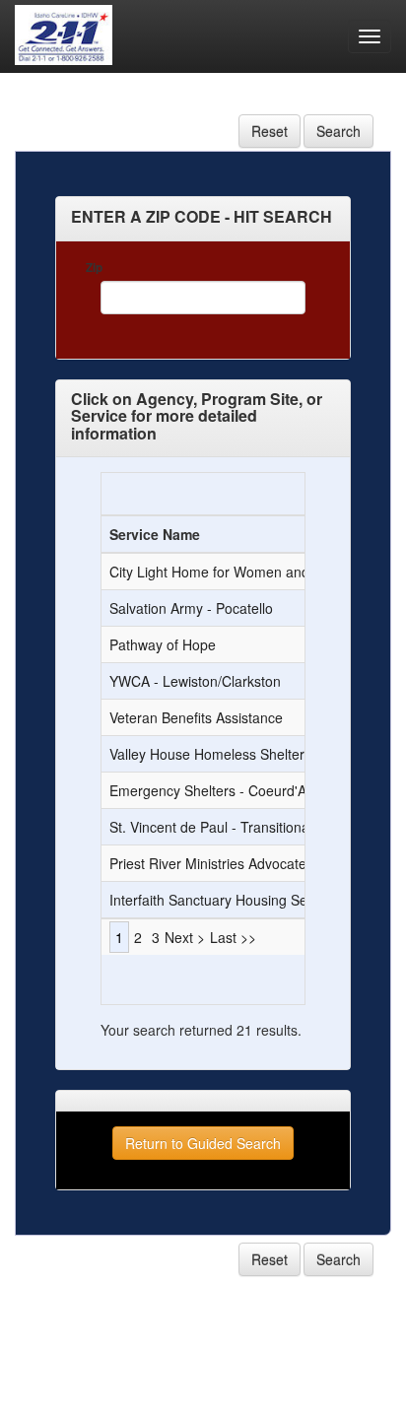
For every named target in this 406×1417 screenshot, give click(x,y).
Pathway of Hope (162, 644)
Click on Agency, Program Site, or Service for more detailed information (196, 416)
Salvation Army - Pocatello (191, 608)
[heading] (201, 216)
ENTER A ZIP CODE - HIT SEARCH (201, 217)
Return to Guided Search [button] (203, 1143)
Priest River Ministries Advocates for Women (247, 863)
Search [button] (338, 131)
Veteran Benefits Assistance (196, 717)
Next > (185, 937)
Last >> (233, 937)
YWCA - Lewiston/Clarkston (195, 681)
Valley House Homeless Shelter (206, 754)
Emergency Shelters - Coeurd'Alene (221, 790)
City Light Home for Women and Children (237, 571)
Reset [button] (269, 131)
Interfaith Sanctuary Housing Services (226, 900)
